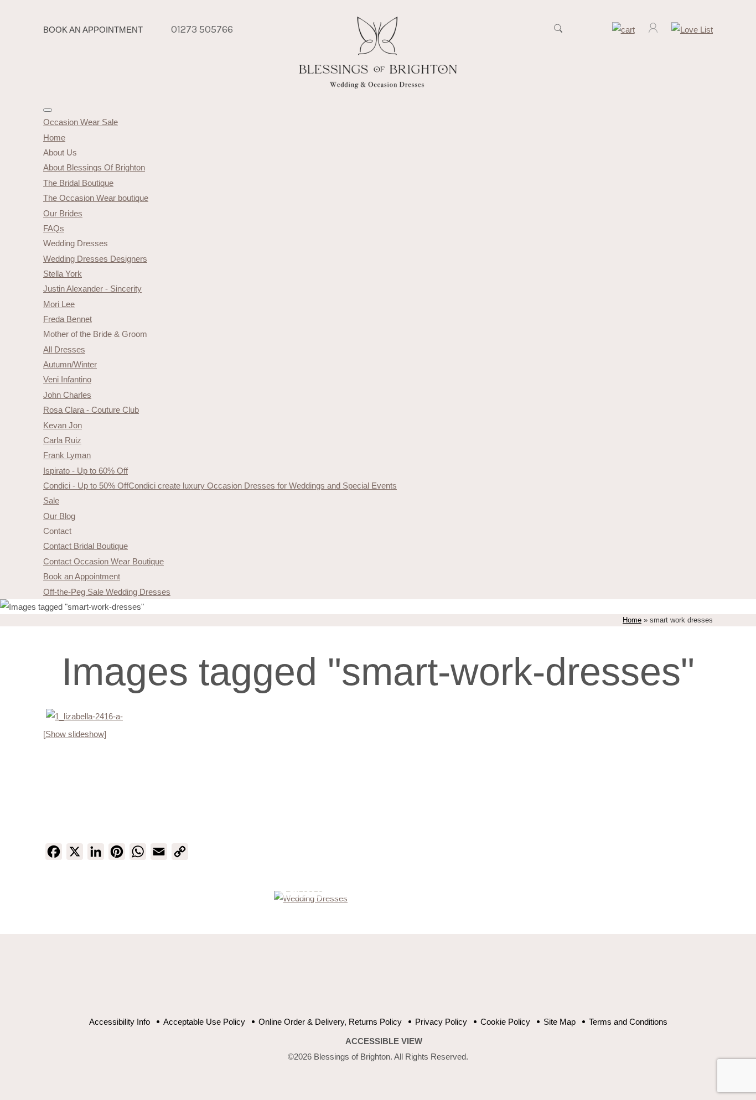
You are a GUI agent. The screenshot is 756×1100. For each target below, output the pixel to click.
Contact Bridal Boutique (85, 546)
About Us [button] (60, 152)
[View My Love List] (692, 29)
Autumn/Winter (70, 364)
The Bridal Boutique (78, 183)
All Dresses (64, 349)
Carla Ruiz (62, 440)
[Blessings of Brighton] (378, 85)
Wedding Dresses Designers (95, 258)
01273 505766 (202, 29)
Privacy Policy (441, 1021)
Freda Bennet (67, 319)
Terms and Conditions (628, 1021)
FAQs (53, 228)
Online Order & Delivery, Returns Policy (330, 1021)
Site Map (559, 1021)
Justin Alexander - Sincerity (92, 288)
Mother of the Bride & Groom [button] (95, 334)
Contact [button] (57, 531)
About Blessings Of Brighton (94, 167)
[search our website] (558, 34)
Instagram (423, 981)
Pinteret (396, 981)
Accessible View (383, 1041)
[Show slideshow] (74, 734)
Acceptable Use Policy (204, 1021)
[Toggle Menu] (47, 110)
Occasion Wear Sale (80, 122)
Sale (51, 500)
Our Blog (59, 516)
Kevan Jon (62, 425)
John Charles (67, 394)
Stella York (62, 273)
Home (54, 137)
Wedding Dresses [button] (75, 243)
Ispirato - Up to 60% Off (85, 470)
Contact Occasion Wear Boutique (103, 561)
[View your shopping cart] (623, 29)
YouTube (368, 981)
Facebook (340, 981)
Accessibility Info (119, 1021)
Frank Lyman (67, 455)
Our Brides (62, 213)
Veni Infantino (67, 379)
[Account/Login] (653, 29)
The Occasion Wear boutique (95, 198)
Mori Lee (59, 304)
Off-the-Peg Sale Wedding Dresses (106, 591)
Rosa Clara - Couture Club (91, 409)
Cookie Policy (505, 1021)
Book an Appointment (93, 29)
